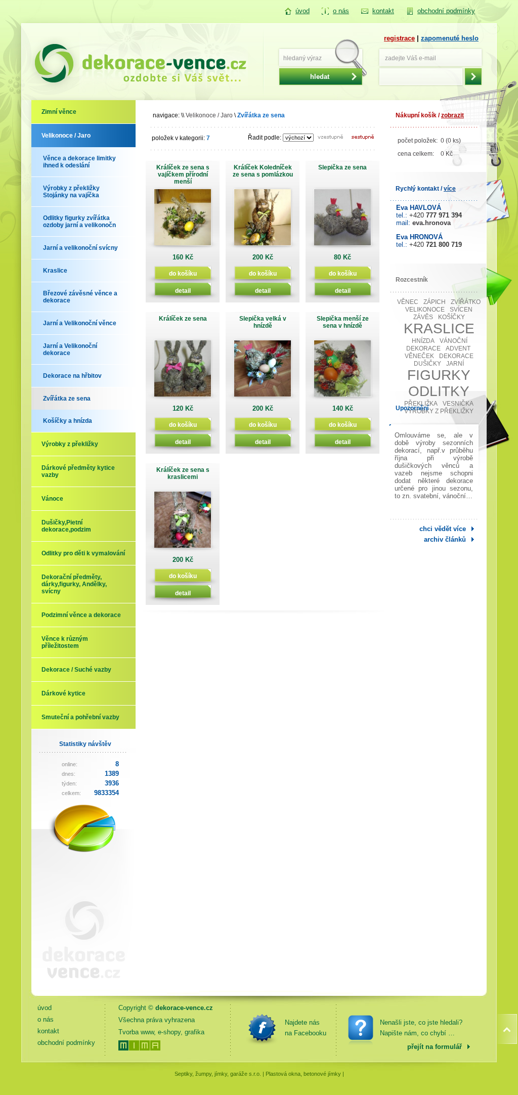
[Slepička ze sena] (342, 220)
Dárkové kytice (63, 693)
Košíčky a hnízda (67, 420)
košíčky (451, 317)
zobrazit (452, 115)
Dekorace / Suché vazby (76, 669)
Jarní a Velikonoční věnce (79, 323)
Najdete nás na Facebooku (305, 1028)
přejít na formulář (434, 1046)
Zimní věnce (58, 111)
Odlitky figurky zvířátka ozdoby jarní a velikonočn (79, 221)
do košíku (183, 273)
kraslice (439, 328)
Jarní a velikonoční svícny (80, 247)
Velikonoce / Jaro (66, 135)
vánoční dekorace (437, 344)
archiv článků (445, 539)
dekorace (456, 356)
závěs (423, 317)
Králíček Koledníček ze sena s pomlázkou (263, 171)
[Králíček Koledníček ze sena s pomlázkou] (262, 220)
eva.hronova (431, 223)
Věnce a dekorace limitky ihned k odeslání (79, 162)
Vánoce (52, 498)
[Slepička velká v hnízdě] (262, 372)
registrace (399, 38)
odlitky (438, 391)
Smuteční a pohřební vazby (80, 717)
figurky (438, 375)
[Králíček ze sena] (182, 372)
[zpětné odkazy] (79, 986)
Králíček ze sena (183, 318)
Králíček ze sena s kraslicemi (182, 473)
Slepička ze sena (342, 167)
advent (458, 348)
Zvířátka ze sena (67, 398)
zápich (434, 301)
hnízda (423, 340)
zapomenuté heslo (450, 38)
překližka (421, 403)
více (450, 188)
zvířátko (466, 301)
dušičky (427, 363)
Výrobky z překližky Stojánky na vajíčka (71, 192)
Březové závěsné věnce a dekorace (80, 297)
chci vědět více (442, 529)
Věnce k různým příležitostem (64, 642)
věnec (407, 301)
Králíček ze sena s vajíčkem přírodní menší (182, 174)
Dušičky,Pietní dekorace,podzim (66, 526)
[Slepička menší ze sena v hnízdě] (342, 372)
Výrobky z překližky (69, 444)
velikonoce (425, 309)
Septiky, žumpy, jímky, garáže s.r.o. (218, 1074)
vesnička (458, 403)
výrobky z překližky (438, 411)
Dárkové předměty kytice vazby (78, 471)
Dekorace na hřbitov (72, 375)
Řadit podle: (264, 137)
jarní (455, 363)
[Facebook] (262, 1027)
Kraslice (55, 270)
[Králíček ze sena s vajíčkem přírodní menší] (182, 220)
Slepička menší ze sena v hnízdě (343, 322)
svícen (461, 309)
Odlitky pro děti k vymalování (83, 553)
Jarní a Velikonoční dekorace (70, 349)
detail (183, 290)
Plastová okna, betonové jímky (303, 1074)
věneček (419, 356)
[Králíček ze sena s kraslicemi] (182, 523)
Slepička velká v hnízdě (262, 322)
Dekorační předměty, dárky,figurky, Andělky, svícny (74, 584)
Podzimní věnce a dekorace (81, 615)
